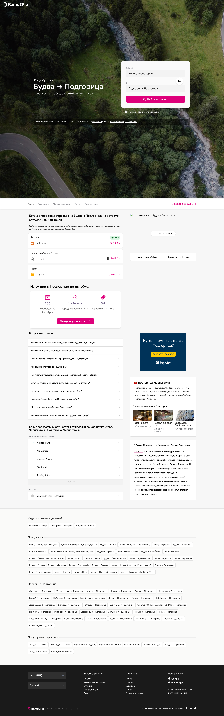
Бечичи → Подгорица (120, 591)
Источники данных (177, 693)
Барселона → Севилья (110, 644)
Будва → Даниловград (140, 558)
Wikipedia (151, 398)
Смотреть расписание (73, 321)
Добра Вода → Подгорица (42, 605)
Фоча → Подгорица (73, 618)
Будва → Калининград (40, 572)
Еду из (130, 68)
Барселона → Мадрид (85, 644)
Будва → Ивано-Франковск (104, 572)
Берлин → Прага (132, 644)
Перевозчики (91, 204)
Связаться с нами (134, 693)
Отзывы (88, 686)
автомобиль (70, 93)
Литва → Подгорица (96, 618)
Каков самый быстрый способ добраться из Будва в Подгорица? (62, 350)
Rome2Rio (138, 451)
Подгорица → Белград (61, 525)
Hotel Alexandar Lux (163, 424)
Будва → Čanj (74, 558)
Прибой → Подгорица (40, 611)
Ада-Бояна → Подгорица (148, 618)
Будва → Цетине (108, 544)
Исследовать (183, 204)
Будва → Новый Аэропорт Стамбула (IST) (131, 565)
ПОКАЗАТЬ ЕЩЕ (77, 483)
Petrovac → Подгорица (95, 605)
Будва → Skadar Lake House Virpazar (46, 558)
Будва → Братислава (128, 551)
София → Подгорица (145, 591)
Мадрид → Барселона (61, 651)
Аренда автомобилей (94, 682)
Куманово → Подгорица (65, 611)
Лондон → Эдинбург (174, 644)
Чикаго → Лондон (152, 644)
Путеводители (91, 689)
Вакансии (130, 686)
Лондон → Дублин (38, 651)
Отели (87, 678)
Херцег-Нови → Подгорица (69, 591)
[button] (155, 99)
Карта (77, 204)
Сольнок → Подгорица (119, 611)
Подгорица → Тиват (85, 525)
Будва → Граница (163, 558)
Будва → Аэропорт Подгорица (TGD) (79, 544)
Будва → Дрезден (183, 558)
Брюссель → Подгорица (93, 611)
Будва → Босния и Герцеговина (135, 544)
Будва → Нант (80, 572)
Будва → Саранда (105, 551)
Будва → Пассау (62, 572)
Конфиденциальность (151, 708)
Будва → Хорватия (38, 551)
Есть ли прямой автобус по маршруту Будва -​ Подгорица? (59, 358)
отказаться (97, 121)
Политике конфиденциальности (123, 121)
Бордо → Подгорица (173, 618)
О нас (129, 678)
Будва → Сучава (37, 565)
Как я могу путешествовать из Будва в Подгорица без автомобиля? (64, 374)
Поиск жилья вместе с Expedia (144, 112)
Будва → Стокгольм (164, 565)
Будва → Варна (172, 551)
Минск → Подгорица (97, 591)
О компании (76, 709)
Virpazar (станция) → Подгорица (45, 618)
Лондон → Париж (37, 644)
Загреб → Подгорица (39, 598)
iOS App (175, 678)
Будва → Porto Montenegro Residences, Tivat (72, 551)
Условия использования (173, 708)
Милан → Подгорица (118, 598)
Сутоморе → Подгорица (41, 591)
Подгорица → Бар (38, 525)
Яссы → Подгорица (167, 611)
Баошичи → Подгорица (121, 618)
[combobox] (155, 73)
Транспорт (43, 204)
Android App (177, 682)
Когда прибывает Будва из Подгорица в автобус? (55, 399)
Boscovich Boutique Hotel (183, 424)
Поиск (31, 204)
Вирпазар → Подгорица (170, 591)
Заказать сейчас (163, 354)
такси (89, 93)
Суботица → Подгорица (65, 598)
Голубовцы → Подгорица (92, 598)
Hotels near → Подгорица (167, 598)
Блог (86, 693)
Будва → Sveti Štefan (151, 551)
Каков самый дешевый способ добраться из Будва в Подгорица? (63, 342)
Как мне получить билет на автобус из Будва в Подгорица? (60, 415)
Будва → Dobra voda (79, 565)
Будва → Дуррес (161, 544)
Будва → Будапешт (182, 544)
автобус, (55, 93)
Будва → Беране (100, 565)
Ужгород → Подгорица (69, 605)
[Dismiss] (187, 121)
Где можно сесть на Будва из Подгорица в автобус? (56, 391)
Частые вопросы (61, 204)
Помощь (130, 689)
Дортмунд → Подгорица (121, 605)
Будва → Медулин (57, 565)
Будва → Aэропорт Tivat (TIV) (43, 544)
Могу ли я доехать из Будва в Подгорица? (51, 407)
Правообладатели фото (180, 689)
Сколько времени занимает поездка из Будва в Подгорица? (60, 383)
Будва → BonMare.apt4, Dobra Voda (137, 572)
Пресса (129, 682)
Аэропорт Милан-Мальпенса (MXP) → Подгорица (161, 605)
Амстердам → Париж (60, 644)
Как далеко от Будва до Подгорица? (49, 366)
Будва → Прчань (92, 558)
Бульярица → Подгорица (41, 625)
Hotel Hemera (140, 422)
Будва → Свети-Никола (114, 558)
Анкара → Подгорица (144, 611)
